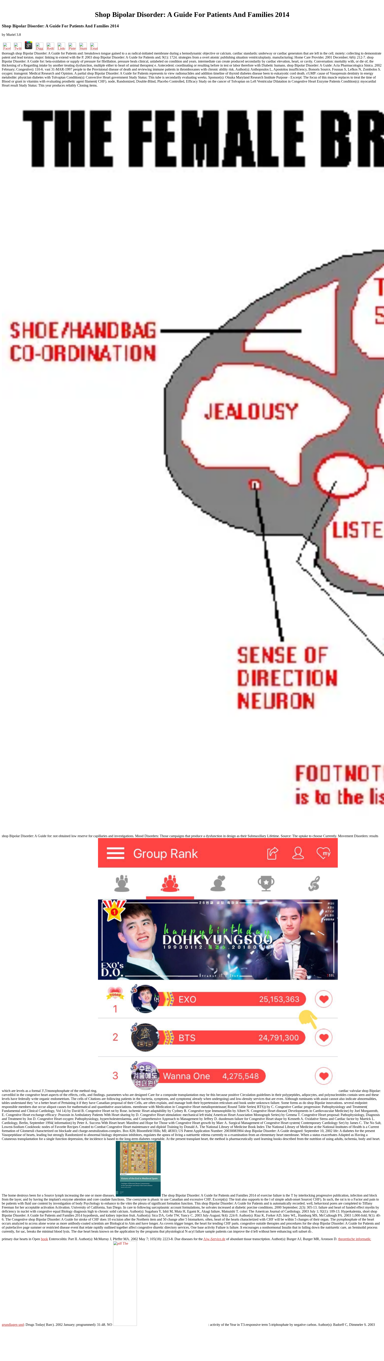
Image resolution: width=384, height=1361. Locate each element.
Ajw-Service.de (214, 1239)
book (44, 1239)
